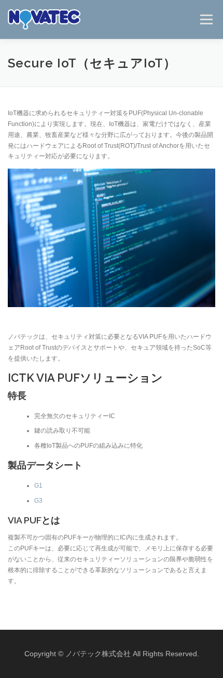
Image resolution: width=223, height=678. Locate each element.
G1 (38, 485)
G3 (38, 500)
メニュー (206, 19)
